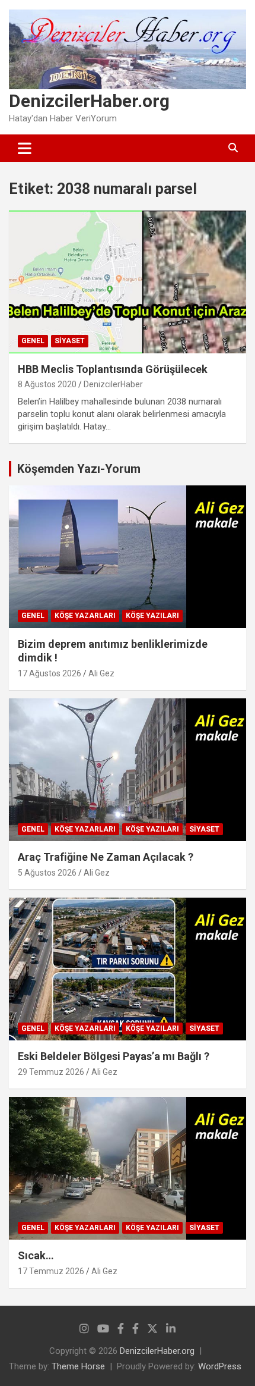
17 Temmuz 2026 (51, 1271)
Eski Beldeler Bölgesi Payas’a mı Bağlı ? (113, 1056)
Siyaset (70, 341)
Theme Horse (78, 1366)
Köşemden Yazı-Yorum (79, 469)
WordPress (219, 1366)
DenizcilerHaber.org (89, 100)
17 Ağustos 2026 (49, 673)
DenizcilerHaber (113, 384)
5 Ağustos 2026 (47, 872)
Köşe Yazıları (152, 616)
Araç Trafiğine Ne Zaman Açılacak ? (105, 857)
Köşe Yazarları (85, 616)
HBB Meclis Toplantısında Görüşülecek (113, 369)
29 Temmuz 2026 (51, 1072)
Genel (32, 341)
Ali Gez (101, 673)
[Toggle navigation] (24, 148)
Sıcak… (36, 1255)
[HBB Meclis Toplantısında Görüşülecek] (127, 281)
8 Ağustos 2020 (47, 384)
